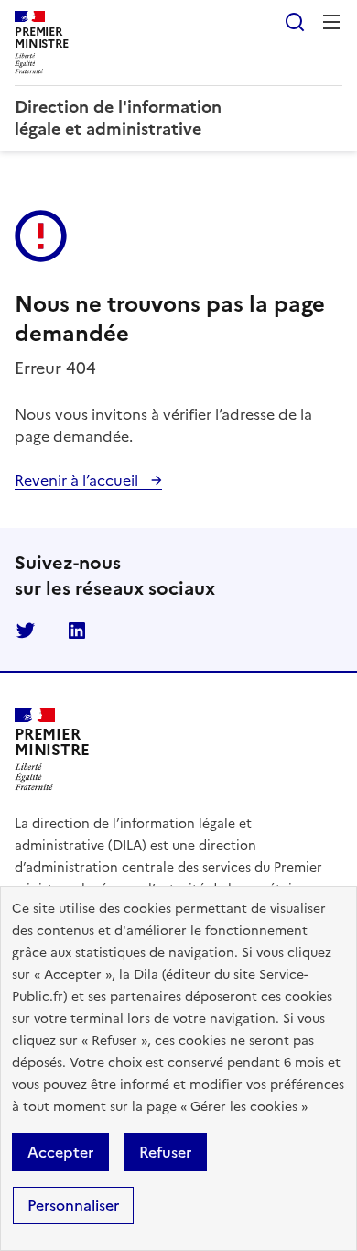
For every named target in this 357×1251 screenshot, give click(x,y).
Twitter (25, 630)
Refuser (165, 1152)
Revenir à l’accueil (78, 480)
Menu (331, 22)
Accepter (60, 1152)
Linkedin (77, 630)
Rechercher (294, 22)
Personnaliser (73, 1205)
